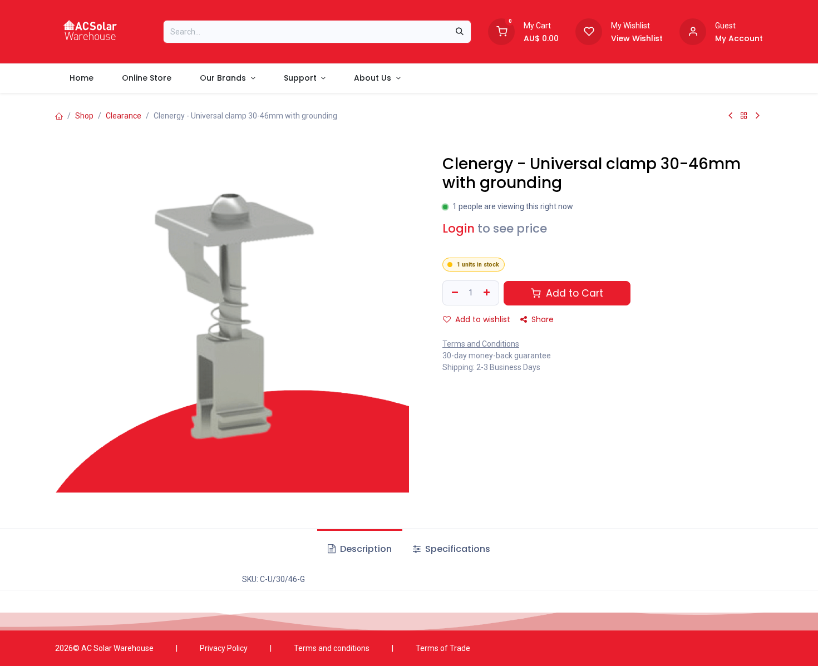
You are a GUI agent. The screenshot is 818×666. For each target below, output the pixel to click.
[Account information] (692, 30)
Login (458, 228)
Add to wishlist (481, 319)
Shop (84, 115)
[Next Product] (757, 115)
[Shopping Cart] (501, 30)
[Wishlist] (588, 30)
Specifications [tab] (456, 548)
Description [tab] (365, 548)
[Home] (59, 115)
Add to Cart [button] (573, 293)
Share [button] (541, 319)
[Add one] (488, 293)
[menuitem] (81, 78)
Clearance (123, 115)
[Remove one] (453, 293)
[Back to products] (744, 116)
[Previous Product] (730, 115)
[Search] (460, 32)
